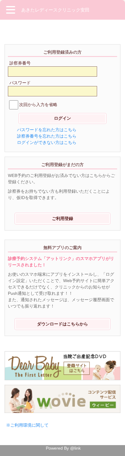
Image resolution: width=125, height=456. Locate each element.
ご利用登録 (62, 218)
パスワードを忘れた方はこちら (46, 129)
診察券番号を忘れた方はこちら (46, 136)
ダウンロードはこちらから (62, 323)
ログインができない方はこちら (46, 142)
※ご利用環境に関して (27, 425)
